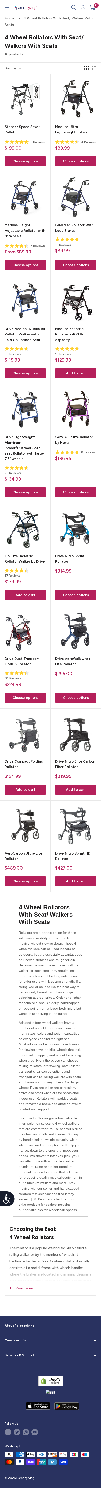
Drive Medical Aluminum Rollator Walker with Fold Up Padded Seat (25, 334)
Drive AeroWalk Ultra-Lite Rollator (73, 661)
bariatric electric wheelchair (45, 1210)
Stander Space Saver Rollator (22, 129)
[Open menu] (7, 7)
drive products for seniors (38, 1204)
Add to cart (76, 373)
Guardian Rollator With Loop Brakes (74, 228)
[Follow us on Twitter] (17, 1432)
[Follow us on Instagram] (26, 1432)
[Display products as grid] (86, 68)
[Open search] (73, 7)
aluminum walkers (38, 1183)
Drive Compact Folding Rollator (24, 764)
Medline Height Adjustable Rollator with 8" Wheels (25, 230)
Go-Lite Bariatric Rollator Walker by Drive (25, 559)
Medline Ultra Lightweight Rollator (72, 129)
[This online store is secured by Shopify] (50, 1381)
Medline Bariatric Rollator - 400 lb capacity (69, 334)
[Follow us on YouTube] (34, 1432)
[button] (92, 7)
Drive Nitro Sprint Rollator (70, 559)
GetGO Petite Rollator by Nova (74, 440)
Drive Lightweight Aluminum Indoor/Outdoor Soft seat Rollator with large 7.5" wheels (24, 448)
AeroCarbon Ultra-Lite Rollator (23, 856)
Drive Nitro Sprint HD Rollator (72, 856)
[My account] (83, 7)
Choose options (25, 161)
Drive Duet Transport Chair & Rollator (22, 661)
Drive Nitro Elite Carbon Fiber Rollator (75, 764)
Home (9, 18)
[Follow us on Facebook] (8, 1432)
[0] (92, 7)
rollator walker (37, 1044)
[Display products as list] (94, 68)
